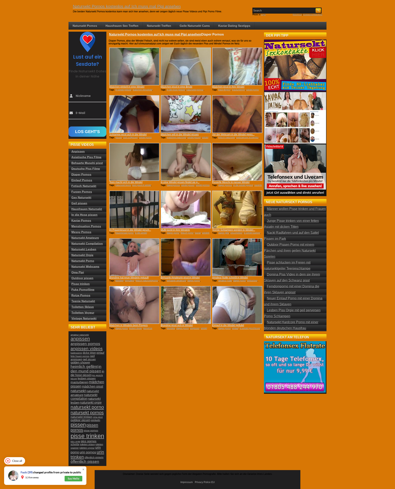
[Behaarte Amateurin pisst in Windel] (186, 257)
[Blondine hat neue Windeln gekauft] (134, 257)
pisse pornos (91, 430)
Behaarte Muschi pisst (87, 163)
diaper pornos (225, 185)
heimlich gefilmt (84, 366)
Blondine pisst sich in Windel (177, 325)
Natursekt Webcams (85, 266)
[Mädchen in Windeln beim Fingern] (134, 305)
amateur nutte (225, 280)
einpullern (129, 280)
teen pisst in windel (141, 185)
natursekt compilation (84, 396)
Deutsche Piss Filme (85, 168)
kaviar (198, 233)
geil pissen (89, 359)
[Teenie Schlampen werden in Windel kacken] (237, 209)
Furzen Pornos (81, 191)
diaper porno (173, 233)
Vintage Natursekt (83, 318)
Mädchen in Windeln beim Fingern (128, 325)
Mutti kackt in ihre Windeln (175, 229)
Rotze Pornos (80, 295)
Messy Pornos (81, 232)
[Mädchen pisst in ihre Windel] (237, 66)
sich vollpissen (130, 137)
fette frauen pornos (80, 356)
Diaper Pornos (81, 174)
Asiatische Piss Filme (86, 157)
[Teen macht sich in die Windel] (134, 162)
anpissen (80, 338)
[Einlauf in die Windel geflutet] (237, 305)
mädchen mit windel (142, 89)
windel (204, 328)
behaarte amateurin (176, 280)
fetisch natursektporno (147, 280)
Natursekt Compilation (87, 243)
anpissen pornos (85, 344)
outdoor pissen (80, 420)
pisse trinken (87, 435)
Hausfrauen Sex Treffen (122, 25)
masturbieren (238, 89)
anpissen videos (87, 348)
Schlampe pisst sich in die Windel (128, 134)
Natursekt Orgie (82, 255)
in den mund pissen (86, 368)
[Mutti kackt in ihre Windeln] (186, 209)
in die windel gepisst (243, 185)
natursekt (78, 391)
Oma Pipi (77, 272)
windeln (205, 233)
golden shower (80, 362)
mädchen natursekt (176, 137)
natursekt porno (87, 407)
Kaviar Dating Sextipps (234, 25)
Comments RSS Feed (312, 15)
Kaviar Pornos (81, 220)
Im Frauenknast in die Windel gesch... (130, 229)
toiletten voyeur (87, 448)
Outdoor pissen (82, 278)
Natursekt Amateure (85, 237)
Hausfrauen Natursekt (86, 209)
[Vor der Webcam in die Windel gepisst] (237, 114)
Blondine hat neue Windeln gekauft (129, 277)
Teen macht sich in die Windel (126, 182)
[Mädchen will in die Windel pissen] (186, 114)
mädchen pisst (92, 386)
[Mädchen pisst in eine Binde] (186, 66)
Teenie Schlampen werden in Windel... (233, 229)
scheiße (75, 444)
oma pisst (98, 417)
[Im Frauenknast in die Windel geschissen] (134, 209)
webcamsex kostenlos (247, 137)
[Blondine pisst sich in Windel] (186, 305)
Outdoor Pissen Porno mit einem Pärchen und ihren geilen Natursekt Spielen (290, 250)
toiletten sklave (87, 444)
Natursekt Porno (82, 260)
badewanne (76, 353)
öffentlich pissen (85, 461)
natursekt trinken (81, 416)
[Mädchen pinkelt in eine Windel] (134, 66)
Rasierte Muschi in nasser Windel (231, 182)
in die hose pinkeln (176, 89)
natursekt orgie (91, 402)
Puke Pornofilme (82, 289)
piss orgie (75, 441)
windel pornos (203, 185)
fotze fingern (224, 89)
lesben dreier (135, 328)
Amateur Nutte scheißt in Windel (230, 277)
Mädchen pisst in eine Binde (176, 86)
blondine (119, 280)
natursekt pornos (194, 89)
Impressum (186, 482)
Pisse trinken (80, 283)
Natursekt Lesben (83, 249)
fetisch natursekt (226, 137)
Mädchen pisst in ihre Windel (228, 86)
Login (263, 15)
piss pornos (88, 441)
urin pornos (88, 452)
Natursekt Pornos (85, 25)
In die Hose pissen (84, 214)
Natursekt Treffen (159, 25)
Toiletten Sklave (82, 306)
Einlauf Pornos (81, 180)
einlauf (235, 328)
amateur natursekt (80, 335)
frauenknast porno (124, 233)
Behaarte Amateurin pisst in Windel (180, 277)
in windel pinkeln (123, 89)
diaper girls (223, 233)
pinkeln (95, 420)
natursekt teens (123, 185)
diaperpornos (173, 185)
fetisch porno (187, 233)
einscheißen (236, 233)
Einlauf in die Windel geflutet (228, 325)
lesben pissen (87, 378)
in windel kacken (252, 233)
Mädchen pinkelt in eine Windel (126, 86)
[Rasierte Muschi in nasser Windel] (237, 162)
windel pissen (194, 137)
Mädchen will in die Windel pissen (180, 134)
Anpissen (78, 151)
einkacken (252, 280)
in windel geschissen (250, 328)
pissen (118, 137)
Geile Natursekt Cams (195, 25)
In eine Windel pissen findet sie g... (180, 182)
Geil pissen (79, 203)
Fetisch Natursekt (83, 186)
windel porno (252, 89)
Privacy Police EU (205, 482)
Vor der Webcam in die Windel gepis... (233, 134)
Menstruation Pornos (86, 226)
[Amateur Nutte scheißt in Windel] (237, 257)
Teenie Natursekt (83, 301)
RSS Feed (297, 15)
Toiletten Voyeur (82, 312)
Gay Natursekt (81, 197)
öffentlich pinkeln (94, 457)
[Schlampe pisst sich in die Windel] (134, 114)
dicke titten (89, 352)
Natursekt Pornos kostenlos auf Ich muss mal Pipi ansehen (127, 6)
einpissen (195, 328)
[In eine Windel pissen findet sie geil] (186, 162)
